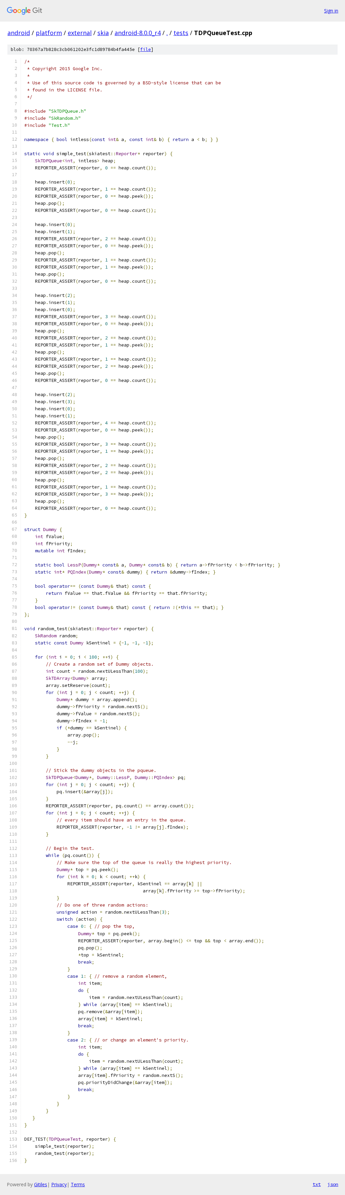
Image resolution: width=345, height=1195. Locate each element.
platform (49, 33)
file (145, 49)
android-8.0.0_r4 (138, 33)
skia (103, 33)
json (332, 1184)
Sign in (331, 10)
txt (317, 1184)
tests (181, 33)
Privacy (59, 1184)
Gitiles (40, 1184)
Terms (78, 1184)
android (18, 33)
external (80, 33)
